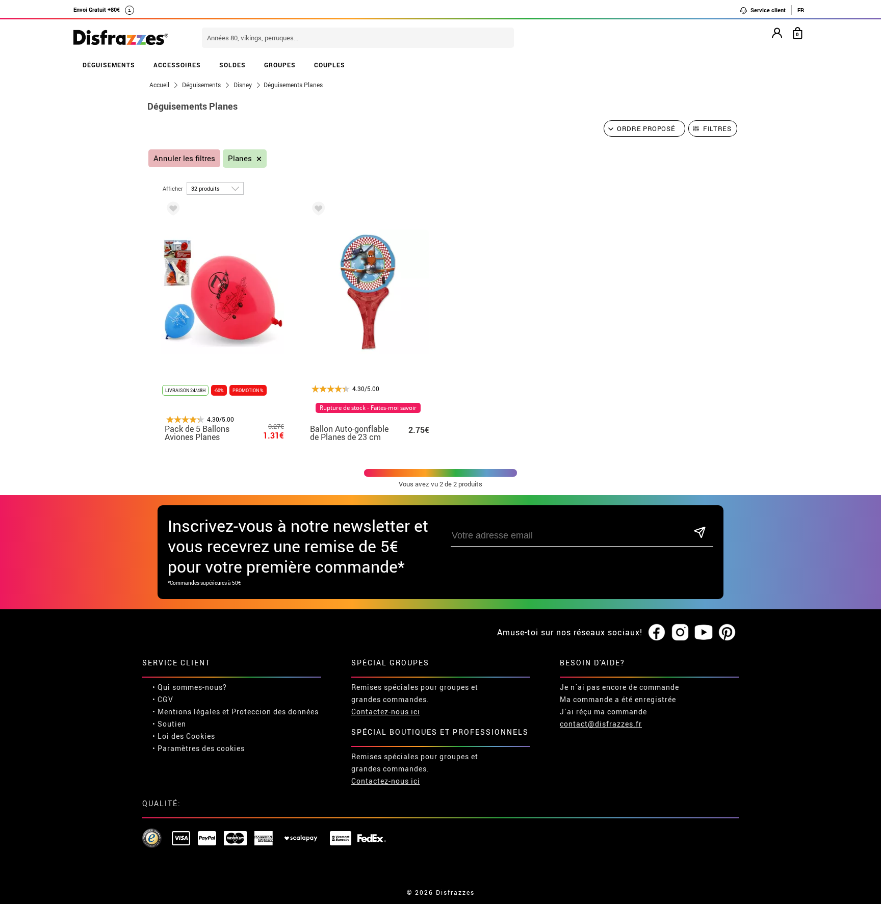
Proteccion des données (275, 711)
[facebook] (656, 632)
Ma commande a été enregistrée (618, 699)
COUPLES (329, 65)
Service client (767, 10)
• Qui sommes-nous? (189, 687)
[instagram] (680, 632)
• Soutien (169, 724)
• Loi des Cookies (183, 736)
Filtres (717, 128)
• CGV (162, 699)
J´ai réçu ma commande (603, 711)
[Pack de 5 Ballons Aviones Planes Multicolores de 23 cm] (171, 210)
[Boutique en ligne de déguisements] (120, 38)
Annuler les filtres (184, 158)
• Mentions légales (186, 711)
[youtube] (703, 632)
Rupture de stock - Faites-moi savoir (368, 407)
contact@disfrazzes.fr (601, 724)
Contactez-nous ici (385, 711)
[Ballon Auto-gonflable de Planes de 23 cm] (317, 210)
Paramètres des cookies (201, 748)
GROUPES (280, 65)
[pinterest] (727, 632)
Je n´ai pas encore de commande (619, 687)
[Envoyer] (699, 533)
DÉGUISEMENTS (109, 65)
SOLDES (232, 65)
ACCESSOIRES (177, 65)
